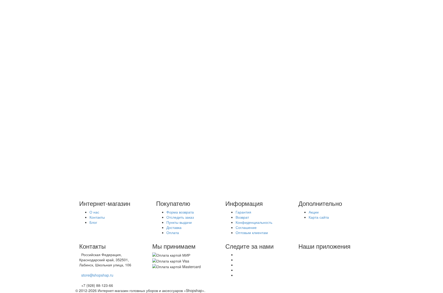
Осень (91, 99)
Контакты (97, 217)
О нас (90, 39)
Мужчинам (105, 84)
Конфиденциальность (254, 222)
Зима (90, 104)
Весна (91, 109)
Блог (89, 49)
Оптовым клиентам (252, 232)
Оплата (92, 33)
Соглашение (246, 227)
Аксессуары (106, 89)
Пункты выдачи (179, 222)
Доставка (93, 28)
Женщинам (105, 79)
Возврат (242, 217)
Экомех (92, 114)
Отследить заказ (180, 217)
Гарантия (243, 212)
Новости (92, 44)
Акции (91, 23)
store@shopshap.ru (97, 275)
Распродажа (96, 94)
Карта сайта (319, 217)
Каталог (92, 73)
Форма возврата (180, 212)
